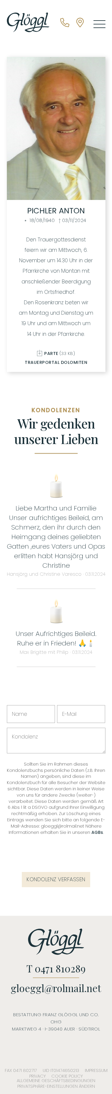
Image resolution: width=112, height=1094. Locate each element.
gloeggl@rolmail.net (56, 988)
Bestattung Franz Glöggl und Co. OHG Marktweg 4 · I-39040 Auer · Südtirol (56, 1021)
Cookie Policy (67, 1076)
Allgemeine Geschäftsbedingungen (56, 1081)
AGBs (97, 832)
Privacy (37, 1076)
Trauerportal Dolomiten (56, 362)
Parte (59, 353)
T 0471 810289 (56, 968)
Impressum (96, 1070)
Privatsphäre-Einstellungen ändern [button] (56, 1086)
